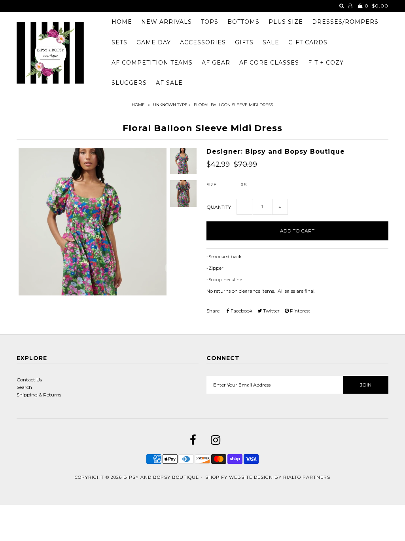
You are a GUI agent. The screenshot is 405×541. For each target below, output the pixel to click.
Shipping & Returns (39, 395)
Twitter (271, 311)
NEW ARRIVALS (166, 21)
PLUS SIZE (286, 21)
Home (138, 104)
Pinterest (299, 311)
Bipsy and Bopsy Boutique (161, 477)
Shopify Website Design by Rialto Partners (267, 477)
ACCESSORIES (203, 42)
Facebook (240, 311)
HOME (122, 21)
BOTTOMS (243, 21)
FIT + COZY (326, 62)
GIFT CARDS (307, 42)
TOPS (209, 21)
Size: (212, 184)
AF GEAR (216, 62)
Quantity (218, 207)
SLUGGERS (129, 82)
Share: (213, 311)
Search (24, 387)
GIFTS (244, 42)
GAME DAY (153, 42)
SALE (271, 42)
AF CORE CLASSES (269, 62)
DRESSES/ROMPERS (345, 21)
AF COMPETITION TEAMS (152, 62)
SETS (119, 42)
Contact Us (29, 380)
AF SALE (169, 82)
